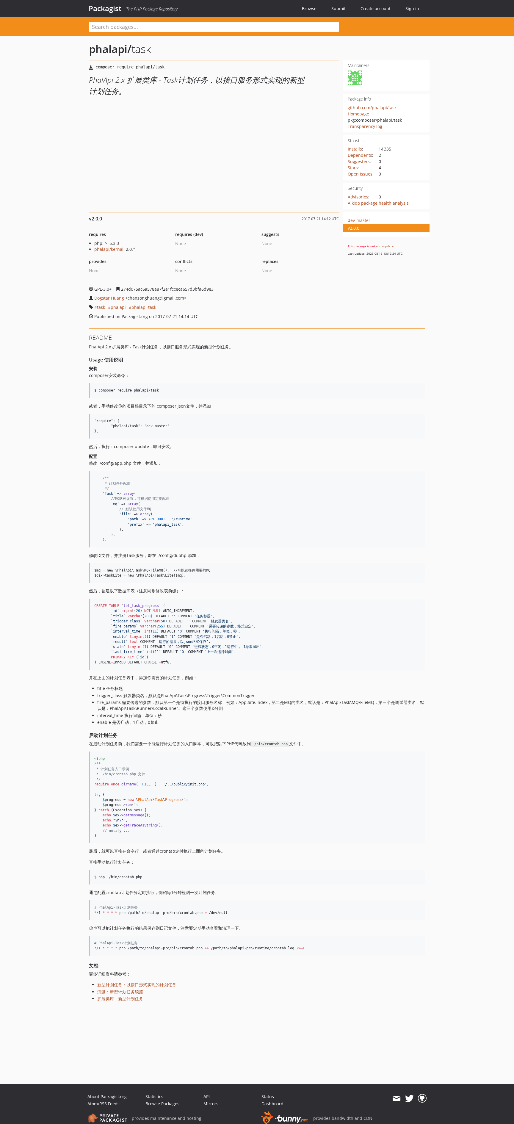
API (206, 1096)
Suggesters (359, 161)
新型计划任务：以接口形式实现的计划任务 (136, 984)
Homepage (358, 114)
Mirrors (210, 1103)
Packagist (105, 8)
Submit (338, 8)
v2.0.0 (353, 228)
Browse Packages (162, 1103)
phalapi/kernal (108, 249)
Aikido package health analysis (378, 203)
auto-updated (385, 246)
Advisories (358, 197)
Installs (355, 149)
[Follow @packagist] (409, 1098)
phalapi (118, 307)
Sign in (412, 8)
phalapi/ (110, 49)
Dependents (360, 155)
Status (267, 1096)
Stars (353, 167)
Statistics (154, 1096)
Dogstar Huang (109, 298)
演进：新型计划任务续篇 (120, 992)
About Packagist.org (107, 1096)
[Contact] (396, 1098)
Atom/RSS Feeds (103, 1103)
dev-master (359, 220)
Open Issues (360, 174)
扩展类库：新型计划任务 (120, 998)
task (101, 307)
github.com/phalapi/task (372, 107)
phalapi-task (143, 307)
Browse (309, 8)
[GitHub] (422, 1098)
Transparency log (365, 126)
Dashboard (272, 1103)
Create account (376, 8)
